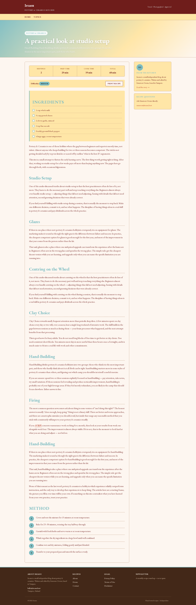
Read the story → (143, 87)
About (75, 578)
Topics (37, 17)
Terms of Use (109, 582)
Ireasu (29, 5)
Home (28, 17)
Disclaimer (108, 585)
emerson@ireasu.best (144, 105)
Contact (76, 585)
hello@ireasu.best (34, 588)
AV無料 (38, 425)
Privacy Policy (109, 578)
